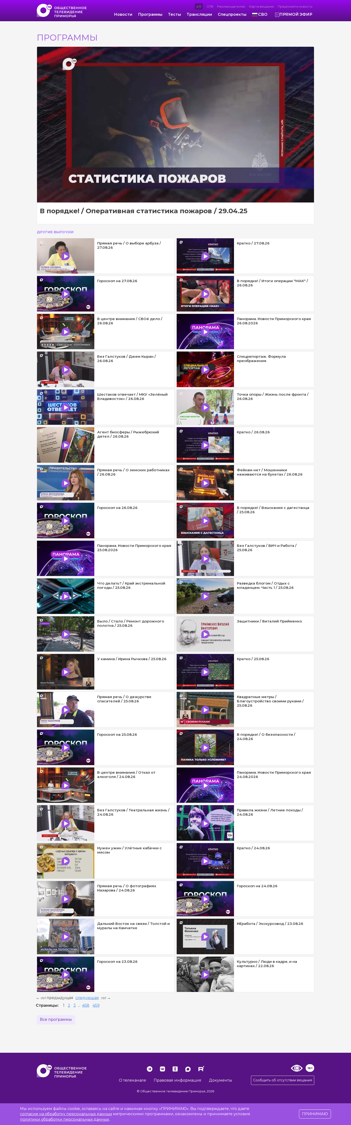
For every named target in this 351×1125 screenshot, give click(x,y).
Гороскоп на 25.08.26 (117, 734)
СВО (262, 14)
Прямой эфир (295, 14)
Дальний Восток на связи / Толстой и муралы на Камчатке (133, 925)
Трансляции (199, 14)
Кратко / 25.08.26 (253, 659)
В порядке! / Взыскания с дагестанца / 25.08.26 (273, 509)
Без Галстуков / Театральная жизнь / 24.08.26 (133, 812)
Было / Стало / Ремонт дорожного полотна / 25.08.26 (130, 623)
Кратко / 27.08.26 (253, 243)
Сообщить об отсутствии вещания (282, 1080)
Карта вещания (261, 6)
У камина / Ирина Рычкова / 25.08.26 (131, 659)
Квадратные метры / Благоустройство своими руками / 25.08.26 (270, 701)
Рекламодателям (231, 6)
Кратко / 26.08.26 (253, 432)
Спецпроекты (232, 14)
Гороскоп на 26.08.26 (117, 507)
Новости (123, 14)
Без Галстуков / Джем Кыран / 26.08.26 (126, 358)
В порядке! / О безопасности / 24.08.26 (266, 736)
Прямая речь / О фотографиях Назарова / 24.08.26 (126, 888)
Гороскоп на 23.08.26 (117, 961)
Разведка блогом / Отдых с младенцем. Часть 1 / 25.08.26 (265, 585)
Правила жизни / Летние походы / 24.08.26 (270, 812)
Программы (150, 14)
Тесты (174, 14)
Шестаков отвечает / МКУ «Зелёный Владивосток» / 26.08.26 (132, 396)
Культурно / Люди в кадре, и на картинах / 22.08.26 (267, 963)
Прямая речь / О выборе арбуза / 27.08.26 (129, 245)
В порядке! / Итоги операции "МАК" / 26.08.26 (272, 283)
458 (85, 1005)
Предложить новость (295, 6)
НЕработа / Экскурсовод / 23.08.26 (270, 923)
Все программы (56, 1019)
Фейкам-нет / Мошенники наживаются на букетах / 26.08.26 (270, 472)
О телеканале (132, 1080)
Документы (220, 1080)
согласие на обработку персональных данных (66, 1114)
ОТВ (210, 6)
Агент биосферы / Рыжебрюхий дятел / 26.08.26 (128, 434)
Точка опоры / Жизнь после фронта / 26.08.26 (272, 396)
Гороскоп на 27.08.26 (117, 281)
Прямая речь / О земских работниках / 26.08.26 (133, 472)
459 (96, 1005)
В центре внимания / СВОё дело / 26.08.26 (129, 320)
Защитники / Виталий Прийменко (269, 621)
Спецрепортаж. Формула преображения (261, 358)
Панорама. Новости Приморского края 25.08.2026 (134, 547)
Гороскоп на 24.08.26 (257, 886)
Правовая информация (177, 1080)
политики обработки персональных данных (64, 1119)
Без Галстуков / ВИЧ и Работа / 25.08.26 (267, 547)
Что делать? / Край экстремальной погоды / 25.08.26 (131, 585)
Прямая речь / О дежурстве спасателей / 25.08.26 (124, 699)
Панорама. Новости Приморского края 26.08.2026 (274, 320)
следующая (87, 997)
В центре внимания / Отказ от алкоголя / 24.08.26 (126, 774)
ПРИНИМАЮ (315, 1114)
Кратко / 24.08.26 (253, 848)
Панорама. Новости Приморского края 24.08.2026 (274, 774)
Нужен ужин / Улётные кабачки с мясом (129, 850)
